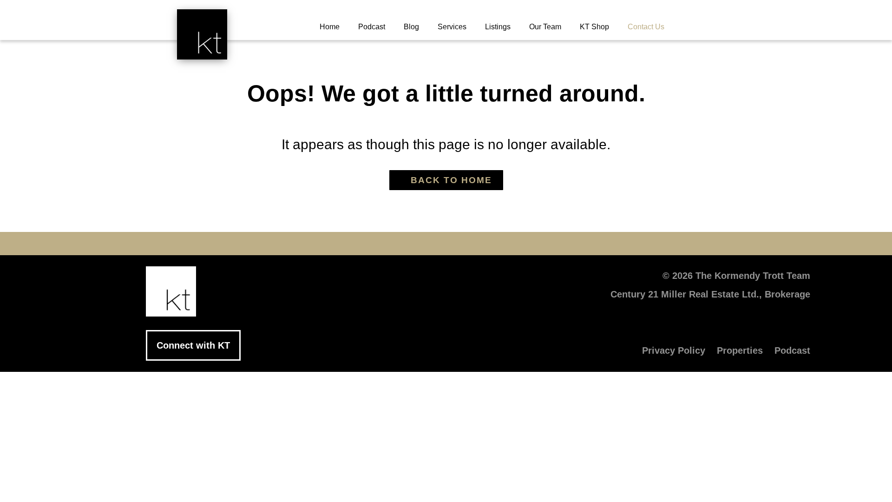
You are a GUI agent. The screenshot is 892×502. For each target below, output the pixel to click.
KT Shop (594, 27)
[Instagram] (474, 244)
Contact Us (646, 27)
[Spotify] (530, 244)
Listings (498, 27)
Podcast (371, 27)
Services (452, 27)
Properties (740, 350)
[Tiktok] (502, 244)
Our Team (545, 27)
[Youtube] (418, 244)
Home (330, 27)
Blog (411, 27)
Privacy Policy (673, 350)
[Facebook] (362, 244)
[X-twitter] (390, 244)
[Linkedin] (446, 244)
